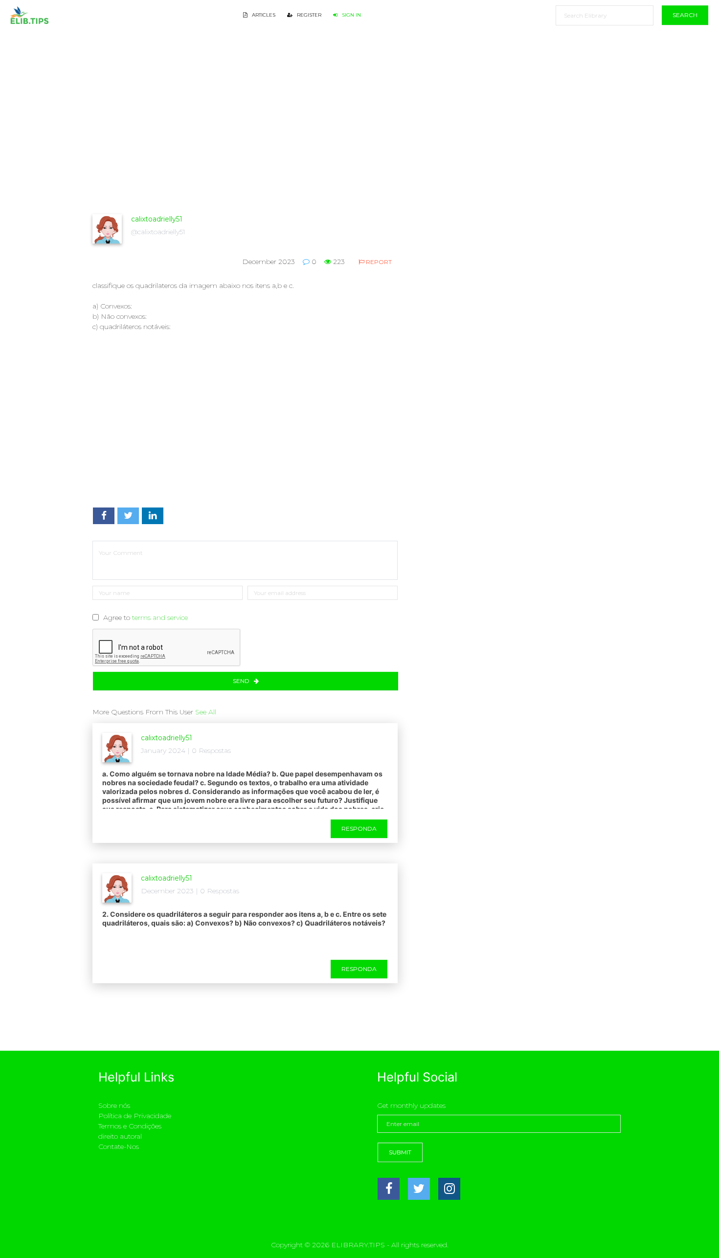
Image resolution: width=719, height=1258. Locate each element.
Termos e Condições (129, 1126)
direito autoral (120, 1136)
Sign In (350, 15)
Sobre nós (114, 1105)
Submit (400, 1152)
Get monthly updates (411, 1105)
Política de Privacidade (134, 1115)
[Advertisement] (245, 139)
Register (308, 15)
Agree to (145, 617)
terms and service (160, 617)
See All (205, 711)
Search (685, 15)
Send (242, 680)
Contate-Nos (118, 1146)
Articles (262, 15)
